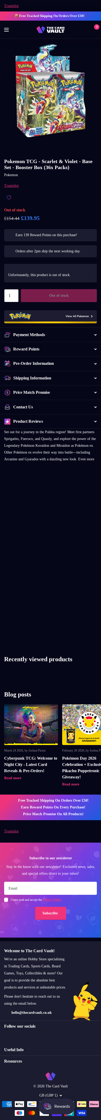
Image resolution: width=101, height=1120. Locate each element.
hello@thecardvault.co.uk (31, 1013)
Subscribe (50, 913)
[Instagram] (6, 1035)
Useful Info (14, 1049)
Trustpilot (11, 6)
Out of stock (59, 295)
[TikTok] (28, 1035)
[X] (17, 1036)
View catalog (7, 30)
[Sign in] (86, 29)
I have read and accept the (36, 900)
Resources (13, 1061)
